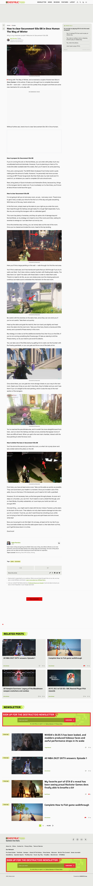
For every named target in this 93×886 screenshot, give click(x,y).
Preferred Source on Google (35, 583)
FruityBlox (46, 855)
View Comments (34, 599)
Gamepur (25, 852)
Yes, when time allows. (72, 43)
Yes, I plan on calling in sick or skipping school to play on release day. (76, 38)
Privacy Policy (59, 723)
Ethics (14, 846)
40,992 (49, 825)
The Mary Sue (28, 855)
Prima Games (46, 852)
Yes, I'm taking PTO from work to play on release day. (77, 34)
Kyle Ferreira (13, 38)
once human (17, 561)
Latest (72, 2)
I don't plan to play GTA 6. (73, 46)
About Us (8, 846)
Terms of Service (49, 723)
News (50, 2)
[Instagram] (59, 543)
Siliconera (54, 852)
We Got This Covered (64, 852)
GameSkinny (9, 855)
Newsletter (41, 2)
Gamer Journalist (75, 852)
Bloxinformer (54, 855)
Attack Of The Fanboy (36, 852)
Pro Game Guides (11, 852)
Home (8, 25)
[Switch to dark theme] (83, 2)
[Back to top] (2, 624)
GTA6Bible (62, 855)
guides (12, 561)
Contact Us (20, 846)
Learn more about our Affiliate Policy (35, 580)
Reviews (57, 2)
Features (64, 2)
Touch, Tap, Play (38, 855)
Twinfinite (19, 852)
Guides (14, 25)
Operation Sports (19, 855)
